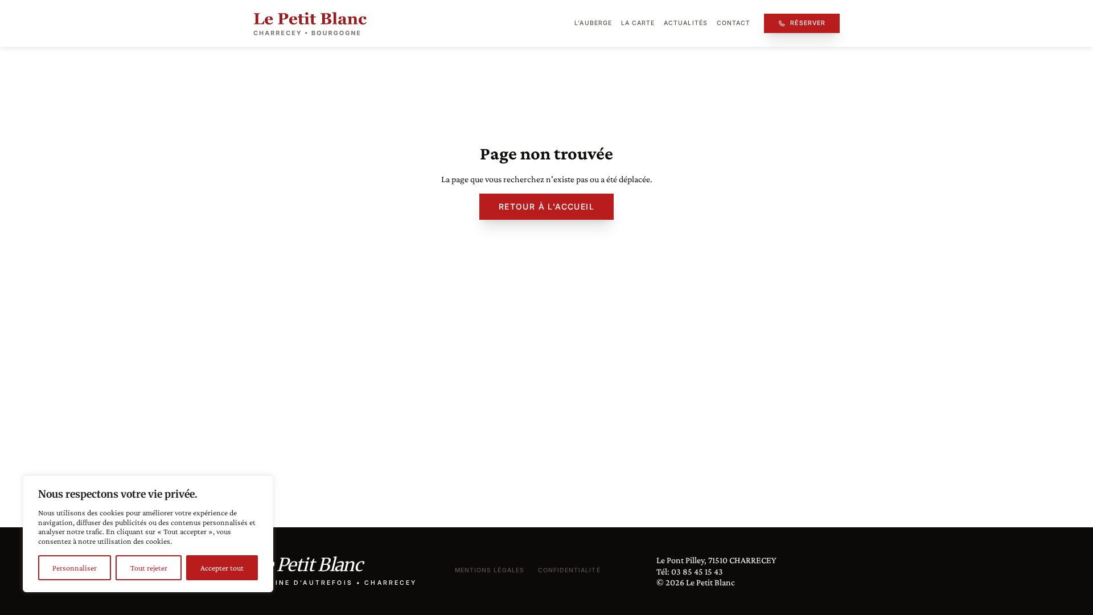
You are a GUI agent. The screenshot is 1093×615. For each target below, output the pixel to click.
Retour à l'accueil (546, 206)
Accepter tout (222, 567)
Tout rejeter (148, 567)
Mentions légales (489, 570)
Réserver (807, 23)
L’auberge (592, 23)
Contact (733, 23)
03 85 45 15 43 (697, 571)
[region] (148, 533)
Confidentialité (569, 570)
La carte (638, 23)
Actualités (686, 23)
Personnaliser (74, 567)
